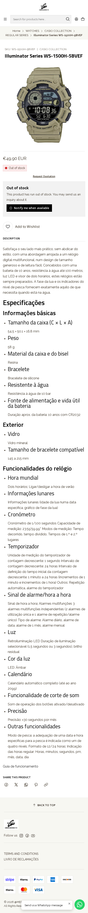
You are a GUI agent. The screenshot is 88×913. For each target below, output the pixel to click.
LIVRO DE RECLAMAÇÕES (21, 859)
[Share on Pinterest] (36, 785)
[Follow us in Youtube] (33, 836)
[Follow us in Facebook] (27, 836)
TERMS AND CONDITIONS (21, 853)
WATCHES (32, 31)
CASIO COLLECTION (57, 31)
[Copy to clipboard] (46, 785)
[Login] (76, 19)
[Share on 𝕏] (16, 785)
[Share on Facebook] (6, 785)
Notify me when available (31, 208)
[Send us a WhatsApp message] (79, 904)
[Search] (67, 19)
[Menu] (5, 19)
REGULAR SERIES (17, 35)
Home (16, 31)
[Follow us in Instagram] (21, 836)
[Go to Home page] (44, 7)
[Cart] (83, 19)
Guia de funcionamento (20, 766)
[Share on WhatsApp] (26, 785)
